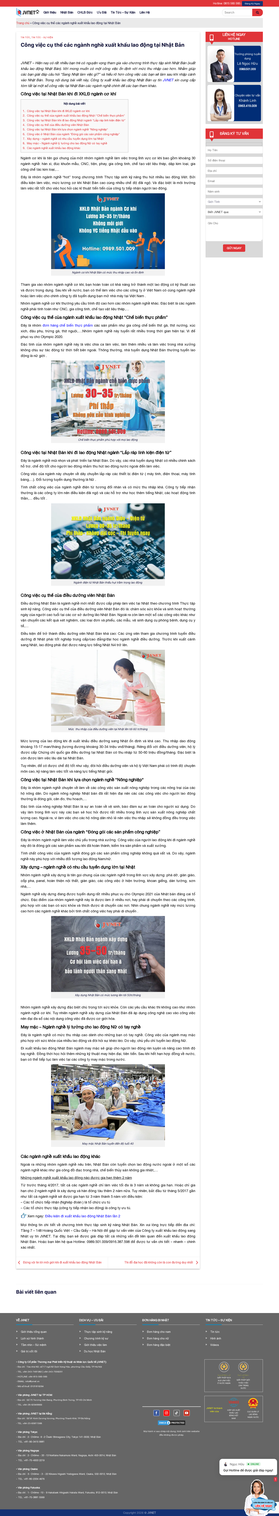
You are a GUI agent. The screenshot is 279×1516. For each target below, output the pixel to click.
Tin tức (25, 37)
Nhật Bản (66, 12)
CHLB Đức (85, 12)
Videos (214, 1344)
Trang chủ (22, 23)
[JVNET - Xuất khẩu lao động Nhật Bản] (25, 12)
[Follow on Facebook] (156, 1413)
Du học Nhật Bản (95, 1351)
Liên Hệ (145, 12)
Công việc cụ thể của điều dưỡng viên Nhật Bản (56, 124)
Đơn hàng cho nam (159, 1331)
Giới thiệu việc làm (95, 1344)
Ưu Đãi (101, 12)
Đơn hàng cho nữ (158, 1338)
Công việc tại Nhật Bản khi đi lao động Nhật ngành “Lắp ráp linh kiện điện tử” (74, 120)
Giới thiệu (49, 12)
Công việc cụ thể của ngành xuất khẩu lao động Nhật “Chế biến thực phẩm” (74, 115)
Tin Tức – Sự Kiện (123, 12)
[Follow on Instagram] (166, 1413)
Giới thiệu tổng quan (34, 1331)
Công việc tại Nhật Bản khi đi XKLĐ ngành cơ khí (56, 111)
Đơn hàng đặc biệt (158, 1344)
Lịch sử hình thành (32, 1338)
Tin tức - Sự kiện (42, 37)
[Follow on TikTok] (176, 1413)
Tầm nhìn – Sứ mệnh (33, 1344)
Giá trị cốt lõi (29, 1351)
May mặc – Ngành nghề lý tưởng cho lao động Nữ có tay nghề (65, 143)
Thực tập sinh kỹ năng (98, 1331)
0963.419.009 (247, 105)
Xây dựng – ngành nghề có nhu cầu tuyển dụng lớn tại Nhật (63, 138)
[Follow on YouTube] (187, 1413)
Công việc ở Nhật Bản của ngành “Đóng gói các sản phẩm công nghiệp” (72, 134)
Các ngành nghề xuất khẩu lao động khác (51, 148)
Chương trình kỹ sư (96, 1338)
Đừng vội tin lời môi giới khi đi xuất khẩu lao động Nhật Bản (62, 1262)
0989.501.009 (247, 69)
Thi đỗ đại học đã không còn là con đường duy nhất (159, 1262)
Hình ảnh (215, 1338)
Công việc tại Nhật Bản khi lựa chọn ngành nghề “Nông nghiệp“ (66, 129)
